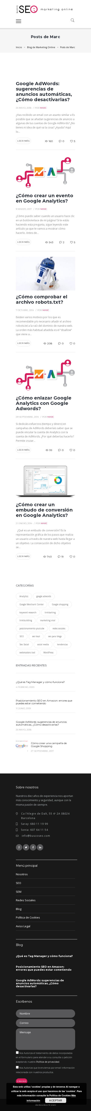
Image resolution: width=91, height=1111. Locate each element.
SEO (21, 636)
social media (43, 644)
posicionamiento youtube (31, 628)
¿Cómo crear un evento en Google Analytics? (44, 198)
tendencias (62, 644)
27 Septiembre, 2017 (42, 751)
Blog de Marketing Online (41, 47)
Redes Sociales (26, 900)
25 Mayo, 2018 (23, 107)
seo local (36, 636)
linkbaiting (50, 612)
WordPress (48, 652)
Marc (43, 107)
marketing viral (47, 620)
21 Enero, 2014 (24, 523)
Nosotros (22, 874)
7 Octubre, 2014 (25, 310)
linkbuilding (25, 620)
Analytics (23, 596)
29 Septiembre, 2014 (27, 416)
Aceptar (55, 1100)
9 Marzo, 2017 (24, 209)
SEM (18, 892)
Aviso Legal (23, 926)
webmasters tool (27, 652)
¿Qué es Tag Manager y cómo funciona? (40, 682)
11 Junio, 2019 (23, 708)
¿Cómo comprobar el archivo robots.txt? (41, 299)
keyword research (27, 612)
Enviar (21, 1081)
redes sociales (58, 628)
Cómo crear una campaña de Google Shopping (49, 745)
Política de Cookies (28, 917)
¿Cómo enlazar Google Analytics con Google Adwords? (43, 403)
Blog (18, 909)
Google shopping (60, 604)
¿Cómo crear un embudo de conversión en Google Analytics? (44, 510)
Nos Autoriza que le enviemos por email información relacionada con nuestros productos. (45, 1070)
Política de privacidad (47, 1062)
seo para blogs (55, 636)
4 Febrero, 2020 (25, 687)
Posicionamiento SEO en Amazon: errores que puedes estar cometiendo (44, 702)
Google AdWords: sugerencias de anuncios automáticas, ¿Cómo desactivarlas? (44, 91)
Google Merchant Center (31, 604)
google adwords (43, 596)
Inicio (19, 47)
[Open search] (72, 20)
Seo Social (24, 644)
